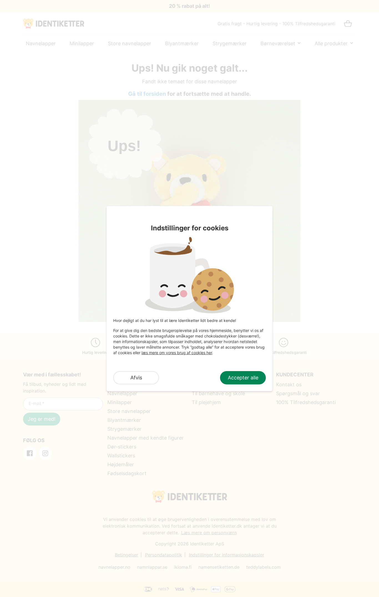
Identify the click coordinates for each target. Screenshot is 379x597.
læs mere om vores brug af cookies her (177, 352)
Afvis (136, 378)
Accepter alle (243, 378)
